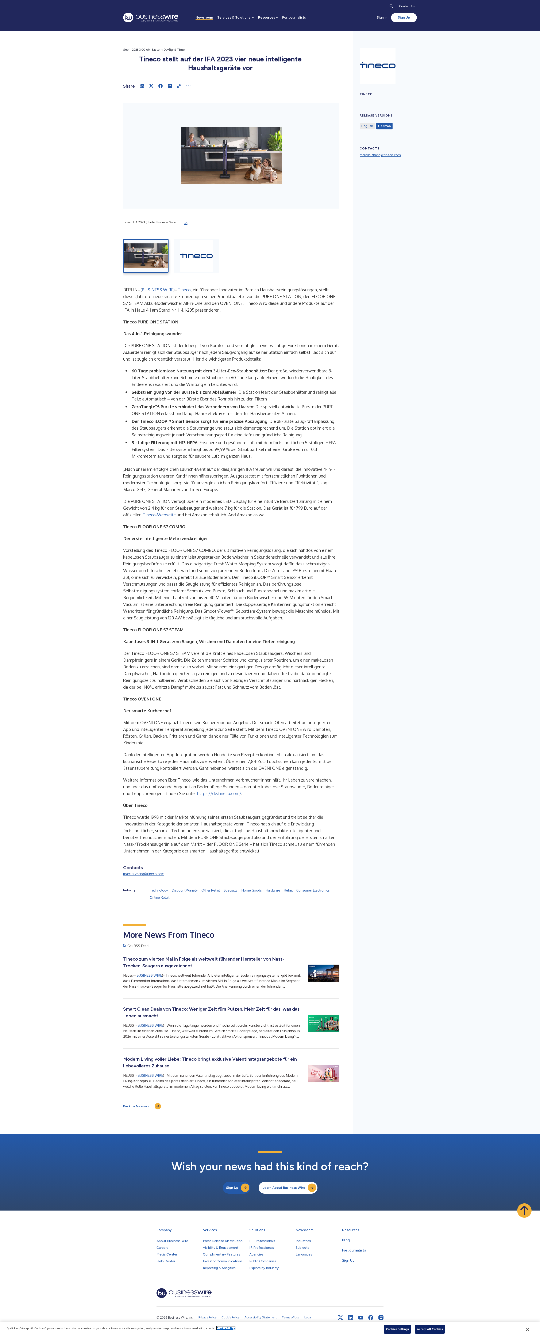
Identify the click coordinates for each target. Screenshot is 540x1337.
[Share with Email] (169, 86)
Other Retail (210, 890)
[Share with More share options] (188, 86)
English (367, 126)
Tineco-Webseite (159, 514)
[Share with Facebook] (160, 86)
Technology (159, 890)
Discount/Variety (185, 890)
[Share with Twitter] (151, 86)
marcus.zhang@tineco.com (143, 874)
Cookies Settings (397, 1329)
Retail (288, 890)
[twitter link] (340, 1317)
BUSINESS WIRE (157, 289)
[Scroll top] (524, 1210)
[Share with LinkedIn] (142, 86)
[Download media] (185, 222)
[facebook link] (370, 1317)
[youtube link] (360, 1318)
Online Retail (159, 897)
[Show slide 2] (196, 256)
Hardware (273, 890)
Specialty (231, 890)
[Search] (391, 6)
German (384, 126)
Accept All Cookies (430, 1329)
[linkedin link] (350, 1317)
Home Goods (251, 890)
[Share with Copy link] (179, 86)
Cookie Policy (226, 1328)
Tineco (184, 289)
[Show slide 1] (146, 256)
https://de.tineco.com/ (219, 793)
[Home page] (150, 17)
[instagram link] (380, 1317)
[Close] (527, 1330)
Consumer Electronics (313, 890)
